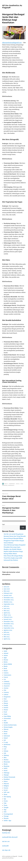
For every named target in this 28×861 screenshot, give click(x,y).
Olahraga (6, 773)
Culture (6, 694)
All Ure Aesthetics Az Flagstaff (9, 856)
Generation (7, 718)
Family (6, 705)
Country (6, 692)
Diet (22, 483)
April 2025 (7, 613)
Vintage (6, 816)
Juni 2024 (7, 634)
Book (5, 668)
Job (5, 740)
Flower (6, 710)
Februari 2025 (8, 617)
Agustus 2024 (8, 630)
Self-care (6, 792)
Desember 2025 (8, 597)
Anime (6, 655)
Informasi (7, 736)
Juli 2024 (6, 632)
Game (5, 714)
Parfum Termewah (9, 777)
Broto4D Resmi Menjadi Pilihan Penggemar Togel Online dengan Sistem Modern (14, 541)
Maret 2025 (7, 615)
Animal (6, 653)
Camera (6, 673)
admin (6, 483)
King (5, 746)
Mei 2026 (7, 591)
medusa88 (5, 846)
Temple (6, 807)
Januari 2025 (8, 619)
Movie (6, 764)
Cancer (6, 677)
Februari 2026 (8, 593)
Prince (6, 781)
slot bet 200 (5, 841)
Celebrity (6, 681)
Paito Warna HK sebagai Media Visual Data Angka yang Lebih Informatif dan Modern (13, 558)
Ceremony (7, 683)
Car (5, 679)
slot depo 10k (6, 850)
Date (5, 699)
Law (5, 749)
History (6, 729)
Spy (5, 799)
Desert (6, 701)
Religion (6, 786)
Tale (5, 803)
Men (5, 757)
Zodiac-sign (7, 820)
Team (5, 805)
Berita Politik (8, 664)
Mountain (7, 762)
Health (6, 723)
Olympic (6, 775)
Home (5, 731)
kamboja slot (6, 833)
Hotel (5, 733)
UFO (5, 812)
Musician (6, 766)
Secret (6, 790)
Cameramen (7, 675)
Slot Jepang (7, 796)
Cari (3, 524)
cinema (6, 688)
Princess (6, 783)
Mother (6, 759)
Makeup (6, 755)
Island (6, 738)
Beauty (6, 660)
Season (6, 788)
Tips (5, 809)
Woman (6, 818)
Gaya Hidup (7, 716)
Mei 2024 (6, 636)
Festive (6, 707)
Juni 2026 (7, 589)
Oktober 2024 (8, 626)
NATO (5, 768)
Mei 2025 (6, 610)
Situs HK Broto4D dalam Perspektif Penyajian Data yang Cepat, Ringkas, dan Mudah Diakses (14, 547)
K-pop (6, 742)
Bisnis (5, 666)
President (7, 779)
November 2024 (9, 623)
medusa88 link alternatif (9, 837)
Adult (5, 651)
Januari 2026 (8, 595)
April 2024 (7, 639)
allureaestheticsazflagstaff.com (12, 42)
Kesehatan (5, 485)
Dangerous (7, 696)
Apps (5, 657)
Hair (5, 720)
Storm (6, 801)
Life (5, 753)
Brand (5, 670)
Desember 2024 (8, 621)
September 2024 (9, 628)
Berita (17, 483)
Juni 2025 (7, 608)
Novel (5, 770)
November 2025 (9, 600)
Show (5, 794)
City (5, 690)
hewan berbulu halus (10, 725)
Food (5, 712)
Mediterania (11, 485)
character (7, 686)
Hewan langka (8, 727)
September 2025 (9, 604)
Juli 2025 (6, 606)
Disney (6, 703)
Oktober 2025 (8, 602)
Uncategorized (8, 814)
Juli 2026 (6, 586)
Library (6, 751)
